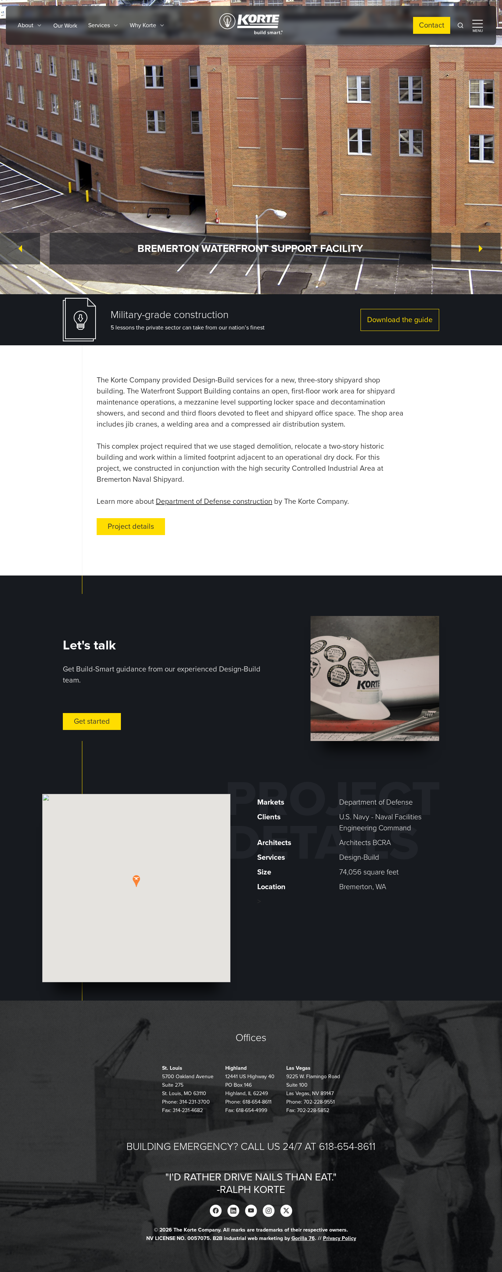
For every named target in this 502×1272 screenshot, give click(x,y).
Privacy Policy (339, 1238)
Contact (431, 25)
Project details (131, 526)
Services (99, 25)
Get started (92, 721)
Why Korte (143, 25)
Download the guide (400, 320)
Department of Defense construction (214, 501)
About (25, 25)
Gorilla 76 (303, 1238)
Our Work (65, 25)
